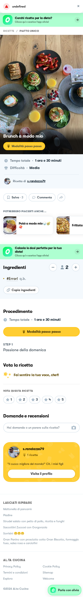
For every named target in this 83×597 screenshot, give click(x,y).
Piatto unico (29, 30)
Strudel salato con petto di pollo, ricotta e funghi (33, 521)
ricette (8, 30)
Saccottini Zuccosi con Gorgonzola (25, 527)
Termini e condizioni (15, 572)
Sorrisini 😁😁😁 (13, 533)
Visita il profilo (41, 474)
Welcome (48, 578)
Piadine (7, 515)
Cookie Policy (51, 566)
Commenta (44, 197)
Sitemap (48, 572)
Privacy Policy (12, 566)
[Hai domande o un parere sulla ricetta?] (38, 428)
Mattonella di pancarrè (17, 509)
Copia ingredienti (23, 290)
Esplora (7, 578)
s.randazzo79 (36, 181)
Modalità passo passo (27, 146)
